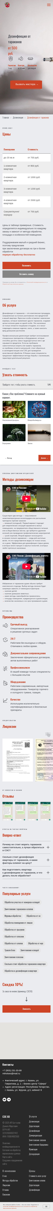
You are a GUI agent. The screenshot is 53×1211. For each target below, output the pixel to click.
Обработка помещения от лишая (18, 922)
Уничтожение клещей (30, 950)
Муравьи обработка (13, 915)
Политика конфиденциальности (11, 1145)
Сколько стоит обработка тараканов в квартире (25, 964)
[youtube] (4, 1099)
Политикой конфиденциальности (36, 282)
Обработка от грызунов (14, 929)
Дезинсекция (18, 117)
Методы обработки (10, 1180)
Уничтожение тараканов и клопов (19, 909)
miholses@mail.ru (11, 1073)
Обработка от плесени (14, 936)
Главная (5, 117)
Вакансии (6, 1194)
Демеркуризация (35, 1135)
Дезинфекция (34, 1130)
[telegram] (9, 1099)
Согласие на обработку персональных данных (11, 1151)
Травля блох (10, 950)
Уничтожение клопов (37, 1180)
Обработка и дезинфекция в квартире (21, 970)
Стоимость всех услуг (37, 1175)
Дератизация (34, 1126)
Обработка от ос (33, 915)
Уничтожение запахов (37, 1140)
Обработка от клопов (14, 943)
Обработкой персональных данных (12, 284)
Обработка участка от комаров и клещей (22, 902)
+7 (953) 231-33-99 (12, 1070)
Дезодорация (34, 1154)
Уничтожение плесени (14, 957)
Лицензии (6, 1185)
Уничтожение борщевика (38, 1144)
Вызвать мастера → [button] (27, 84)
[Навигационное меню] (49, 5)
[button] (26, 274)
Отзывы (5, 1189)
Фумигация (33, 1149)
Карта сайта (7, 1156)
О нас (4, 1175)
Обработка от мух (35, 943)
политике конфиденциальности (12, 1206)
